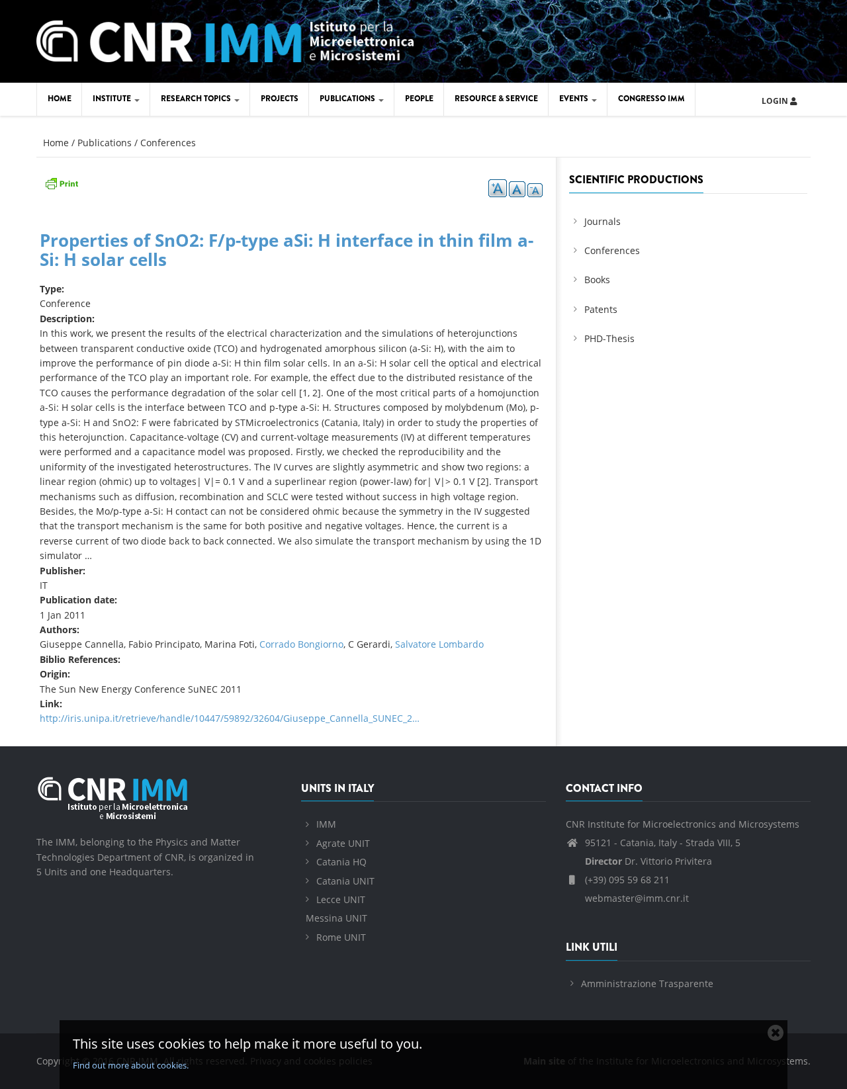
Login (776, 101)
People (419, 99)
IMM (326, 824)
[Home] (225, 39)
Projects (279, 99)
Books (597, 279)
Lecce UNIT (340, 899)
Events (574, 99)
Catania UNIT (345, 881)
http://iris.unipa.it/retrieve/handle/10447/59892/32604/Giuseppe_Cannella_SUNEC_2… (230, 718)
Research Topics (197, 99)
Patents (600, 309)
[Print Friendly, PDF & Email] (61, 182)
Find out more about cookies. (131, 1065)
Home (59, 99)
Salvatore (417, 644)
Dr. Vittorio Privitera (648, 861)
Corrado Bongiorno (301, 644)
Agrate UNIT (343, 843)
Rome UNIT (341, 937)
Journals (602, 221)
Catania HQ (341, 861)
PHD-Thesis (609, 338)
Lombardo (461, 644)
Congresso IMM (651, 99)
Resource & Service (496, 99)
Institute (113, 99)
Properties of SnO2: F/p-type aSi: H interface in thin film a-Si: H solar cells (286, 249)
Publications (348, 99)
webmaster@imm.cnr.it (635, 898)
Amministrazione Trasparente (647, 983)
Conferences (168, 142)
